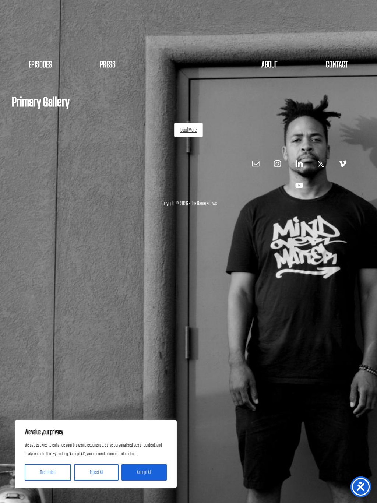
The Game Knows (188, 29)
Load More (188, 130)
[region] (96, 454)
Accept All (144, 472)
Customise (48, 472)
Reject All (96, 472)
